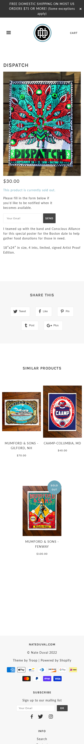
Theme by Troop (25, 660)
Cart (74, 33)
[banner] (42, 33)
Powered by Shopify (56, 660)
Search (42, 739)
